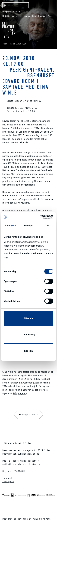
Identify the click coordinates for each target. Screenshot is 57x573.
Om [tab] (47, 225)
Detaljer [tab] (28, 225)
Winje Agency (20, 393)
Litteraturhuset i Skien (9, 30)
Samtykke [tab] (10, 225)
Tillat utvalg (28, 334)
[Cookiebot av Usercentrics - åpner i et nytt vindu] (40, 217)
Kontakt (41, 16)
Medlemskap (29, 16)
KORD (35, 518)
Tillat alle (28, 318)
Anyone (47, 518)
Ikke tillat (28, 350)
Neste (35, 414)
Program (6, 11)
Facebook (7, 478)
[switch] (48, 281)
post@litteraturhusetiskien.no (20, 453)
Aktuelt (16, 11)
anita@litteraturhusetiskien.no (21, 464)
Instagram (8, 481)
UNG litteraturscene (11, 16)
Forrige (23, 414)
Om (49, 16)
